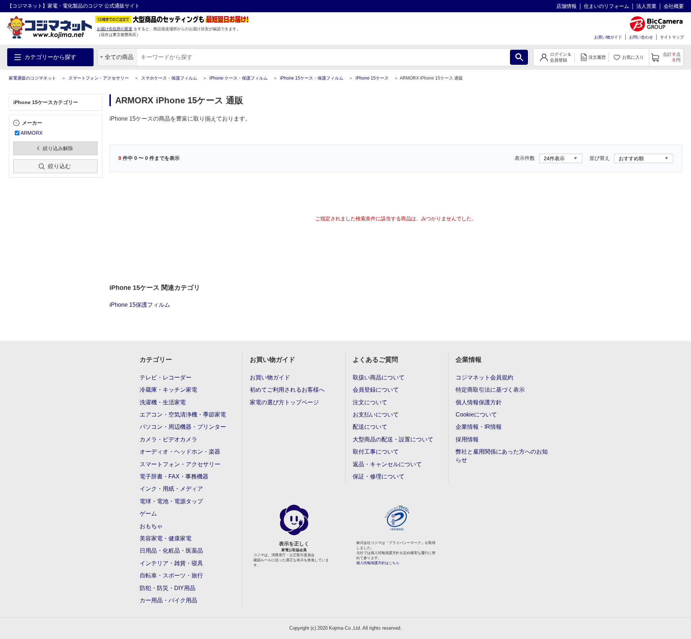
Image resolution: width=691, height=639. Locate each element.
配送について (370, 427)
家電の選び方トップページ (284, 402)
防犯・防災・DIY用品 (167, 588)
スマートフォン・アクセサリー (98, 78)
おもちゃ (151, 526)
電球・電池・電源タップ (171, 501)
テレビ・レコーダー (165, 377)
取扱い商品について (379, 377)
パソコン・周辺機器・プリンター (183, 427)
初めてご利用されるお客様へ (287, 390)
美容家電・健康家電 (165, 538)
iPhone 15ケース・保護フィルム (311, 78)
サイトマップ (672, 37)
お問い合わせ (641, 37)
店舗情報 (566, 6)
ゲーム (148, 513)
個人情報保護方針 (479, 402)
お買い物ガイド (608, 37)
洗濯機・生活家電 (163, 402)
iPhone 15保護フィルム (139, 305)
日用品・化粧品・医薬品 (171, 551)
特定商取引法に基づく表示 (490, 390)
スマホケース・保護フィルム (169, 78)
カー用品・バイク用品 (168, 600)
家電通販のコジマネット (32, 78)
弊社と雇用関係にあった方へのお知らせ (502, 456)
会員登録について (376, 390)
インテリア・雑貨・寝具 (171, 563)
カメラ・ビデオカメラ (168, 439)
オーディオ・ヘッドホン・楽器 (180, 452)
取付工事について (376, 452)
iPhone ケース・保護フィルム (238, 78)
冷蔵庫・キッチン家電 (168, 390)
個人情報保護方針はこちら (377, 563)
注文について (370, 402)
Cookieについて (476, 414)
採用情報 (467, 439)
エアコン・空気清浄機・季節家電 (183, 414)
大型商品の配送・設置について (393, 439)
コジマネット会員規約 (484, 377)
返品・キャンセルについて (387, 464)
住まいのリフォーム (606, 6)
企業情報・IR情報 (479, 427)
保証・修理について (379, 476)
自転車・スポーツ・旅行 (171, 575)
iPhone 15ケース (372, 78)
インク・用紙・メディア (171, 489)
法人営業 (646, 6)
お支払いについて (376, 414)
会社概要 (674, 6)
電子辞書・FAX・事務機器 (174, 476)
